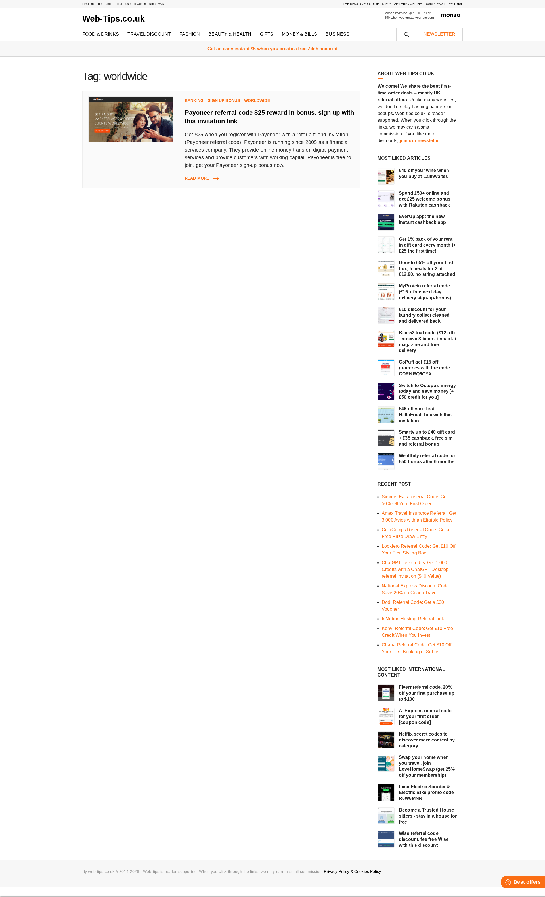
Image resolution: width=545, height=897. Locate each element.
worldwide (257, 100)
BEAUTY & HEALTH (229, 34)
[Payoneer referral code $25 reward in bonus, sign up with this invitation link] (131, 119)
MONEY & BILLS (299, 34)
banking (194, 100)
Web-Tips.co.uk (113, 18)
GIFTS (267, 34)
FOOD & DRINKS (100, 34)
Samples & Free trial (444, 3)
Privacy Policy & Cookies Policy (352, 871)
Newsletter (439, 34)
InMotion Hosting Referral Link (413, 618)
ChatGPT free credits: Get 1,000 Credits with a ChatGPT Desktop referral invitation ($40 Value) (415, 569)
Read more (201, 178)
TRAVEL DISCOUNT (149, 34)
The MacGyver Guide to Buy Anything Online (382, 3)
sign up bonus (224, 100)
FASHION (189, 34)
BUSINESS (337, 34)
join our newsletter (420, 140)
